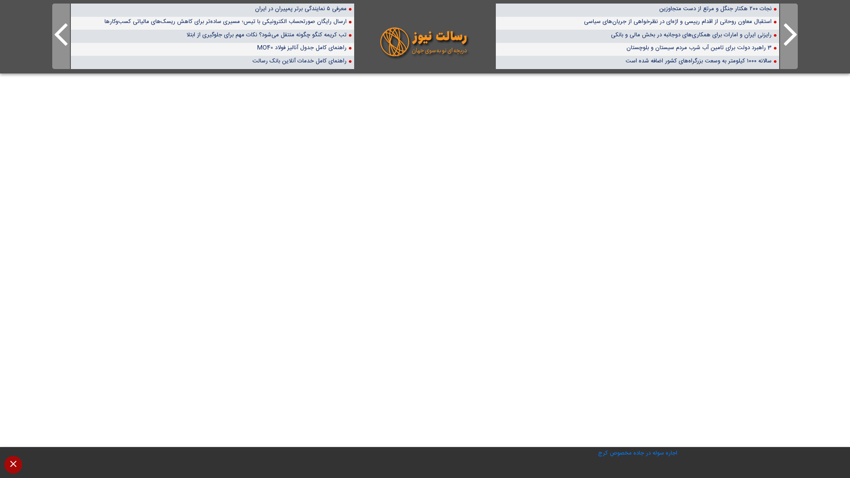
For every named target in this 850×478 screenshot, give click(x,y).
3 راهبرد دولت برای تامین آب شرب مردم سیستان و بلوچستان (699, 47)
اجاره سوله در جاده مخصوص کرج (637, 453)
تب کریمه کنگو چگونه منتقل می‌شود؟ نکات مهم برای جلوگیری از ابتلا (266, 35)
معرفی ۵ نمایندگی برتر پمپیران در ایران (301, 8)
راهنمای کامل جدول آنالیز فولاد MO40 (302, 47)
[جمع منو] (13, 465)
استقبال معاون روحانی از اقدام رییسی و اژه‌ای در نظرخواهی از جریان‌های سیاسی (678, 21)
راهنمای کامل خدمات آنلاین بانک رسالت (299, 61)
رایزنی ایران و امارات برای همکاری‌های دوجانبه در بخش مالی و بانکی (691, 35)
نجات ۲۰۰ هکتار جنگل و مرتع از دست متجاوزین (715, 8)
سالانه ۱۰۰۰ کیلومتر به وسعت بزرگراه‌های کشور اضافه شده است (699, 61)
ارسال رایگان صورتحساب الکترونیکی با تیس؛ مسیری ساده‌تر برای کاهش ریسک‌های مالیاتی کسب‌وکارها (225, 21)
